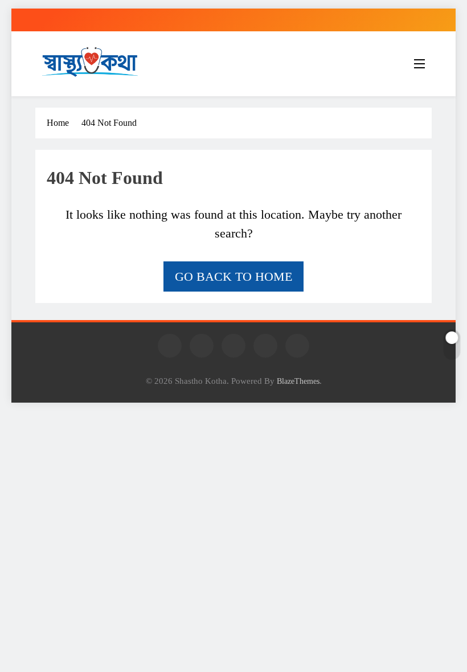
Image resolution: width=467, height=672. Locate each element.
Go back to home (233, 276)
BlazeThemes (298, 381)
